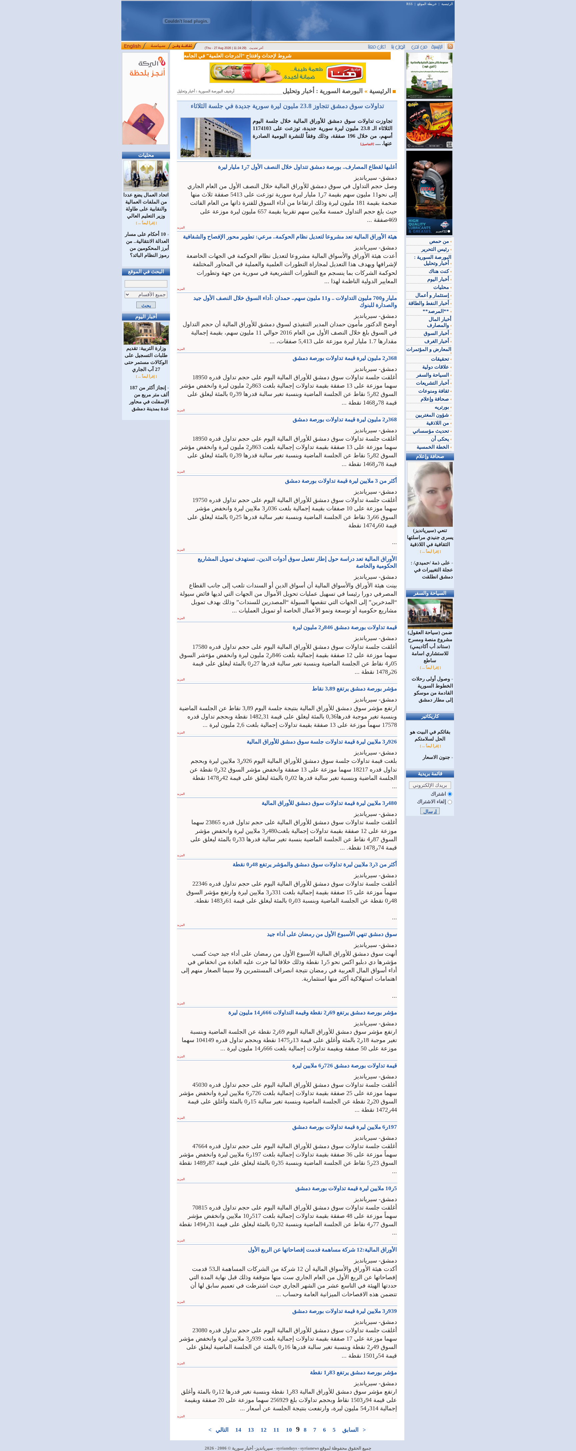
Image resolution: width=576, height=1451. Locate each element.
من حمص (439, 241)
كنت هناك (439, 271)
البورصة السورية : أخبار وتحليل (432, 260)
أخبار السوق (437, 333)
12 (263, 1430)
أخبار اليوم (438, 279)
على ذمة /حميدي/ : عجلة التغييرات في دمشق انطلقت (432, 569)
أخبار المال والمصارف (439, 322)
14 (238, 1430)
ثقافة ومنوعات (434, 391)
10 (289, 1430)
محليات (441, 287)
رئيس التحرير (435, 249)
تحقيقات (440, 359)
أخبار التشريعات (433, 383)
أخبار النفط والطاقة (429, 303)
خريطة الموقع (427, 4)
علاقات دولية (436, 367)
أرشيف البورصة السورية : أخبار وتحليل (205, 91)
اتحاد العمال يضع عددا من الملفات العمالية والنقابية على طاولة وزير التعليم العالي (146, 205)
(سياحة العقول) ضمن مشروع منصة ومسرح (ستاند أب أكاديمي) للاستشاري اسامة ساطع (430, 646)
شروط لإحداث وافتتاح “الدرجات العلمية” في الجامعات (249, 55)
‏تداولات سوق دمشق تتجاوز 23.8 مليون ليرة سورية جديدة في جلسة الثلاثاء (287, 105)
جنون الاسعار (436, 757)
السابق (350, 1430)
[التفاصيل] (367, 144)
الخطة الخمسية (433, 447)
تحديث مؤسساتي (431, 431)
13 (251, 1430)
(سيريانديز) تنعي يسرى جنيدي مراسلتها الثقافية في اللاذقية (430, 537)
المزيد (181, 227)
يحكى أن (440, 439)
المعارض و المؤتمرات (428, 349)
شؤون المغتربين (432, 415)
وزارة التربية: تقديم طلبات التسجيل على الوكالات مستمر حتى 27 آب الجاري (146, 359)
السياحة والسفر (433, 375)
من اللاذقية (438, 423)
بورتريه (442, 407)
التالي (222, 1430)
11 (276, 1430)
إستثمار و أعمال (432, 295)
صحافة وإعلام (435, 399)
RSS (409, 4)
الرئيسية (447, 4)
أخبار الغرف (437, 341)
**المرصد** (436, 311)
